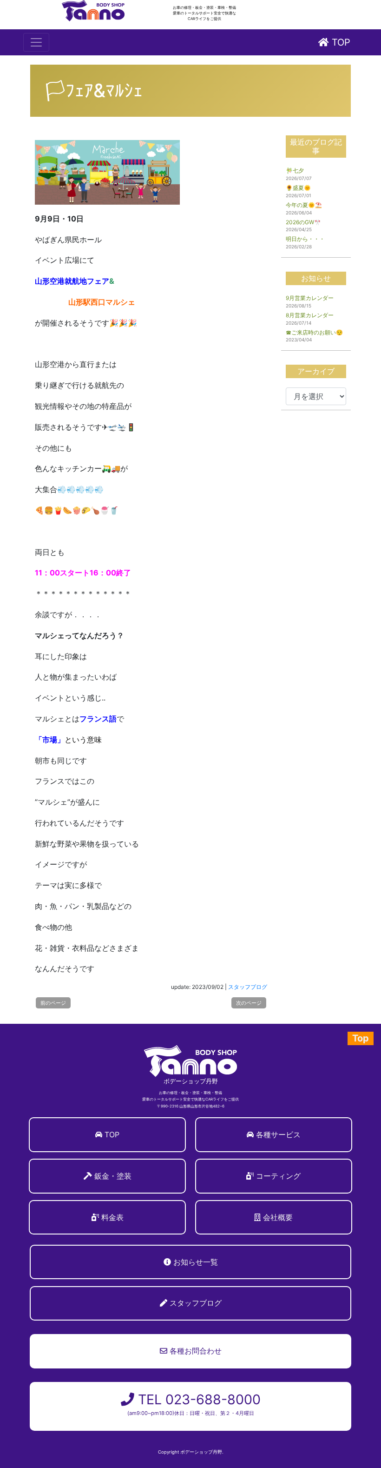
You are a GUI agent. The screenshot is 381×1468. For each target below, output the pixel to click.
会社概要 (278, 1217)
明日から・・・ (305, 238)
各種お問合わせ (194, 1350)
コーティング (278, 1176)
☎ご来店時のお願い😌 (314, 332)
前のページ (53, 1003)
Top (360, 1038)
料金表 (112, 1217)
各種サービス (278, 1134)
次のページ (249, 1003)
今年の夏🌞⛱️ (304, 204)
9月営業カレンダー (310, 297)
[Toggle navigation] (36, 42)
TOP (339, 42)
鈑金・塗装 (112, 1176)
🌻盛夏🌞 (298, 187)
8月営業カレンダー (310, 315)
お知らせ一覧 (195, 1262)
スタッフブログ (247, 986)
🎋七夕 (295, 170)
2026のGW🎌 (303, 222)
